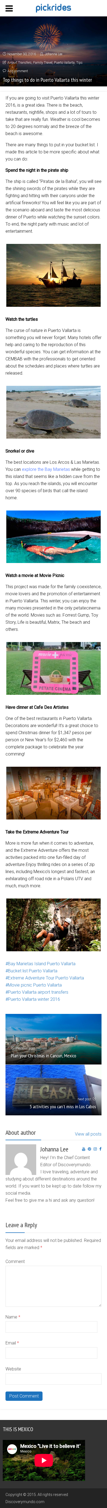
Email (12, 1343)
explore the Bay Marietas (46, 469)
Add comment (17, 71)
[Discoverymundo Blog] (53, 7)
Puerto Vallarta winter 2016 (34, 999)
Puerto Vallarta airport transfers (38, 992)
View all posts (88, 1134)
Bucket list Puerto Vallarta (32, 970)
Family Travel (42, 63)
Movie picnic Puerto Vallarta (35, 985)
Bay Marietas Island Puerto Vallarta (41, 963)
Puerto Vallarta (64, 63)
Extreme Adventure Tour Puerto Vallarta (46, 978)
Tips (79, 63)
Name (12, 1317)
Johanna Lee (53, 54)
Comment (15, 1261)
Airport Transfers (19, 63)
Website (13, 1369)
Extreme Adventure (39, 850)
